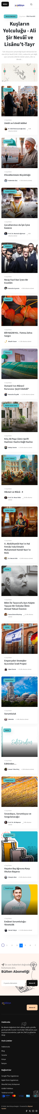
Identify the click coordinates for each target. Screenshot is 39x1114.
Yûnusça (7, 352)
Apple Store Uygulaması (9, 1080)
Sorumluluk (10, 713)
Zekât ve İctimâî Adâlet (15, 123)
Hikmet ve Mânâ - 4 (13, 491)
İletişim (4, 1063)
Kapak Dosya (9, 680)
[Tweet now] (30, 1111)
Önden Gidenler (10, 191)
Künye (3, 1059)
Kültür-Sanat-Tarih (11, 405)
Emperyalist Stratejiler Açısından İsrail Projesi (15, 662)
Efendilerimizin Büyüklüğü (17, 174)
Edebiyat (8, 246)
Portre (7, 569)
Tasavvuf (8, 90)
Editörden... (10, 763)
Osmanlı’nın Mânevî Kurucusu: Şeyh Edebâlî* (16, 387)
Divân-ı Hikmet (9, 458)
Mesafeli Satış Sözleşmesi (10, 1084)
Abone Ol (32, 983)
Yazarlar (4, 1055)
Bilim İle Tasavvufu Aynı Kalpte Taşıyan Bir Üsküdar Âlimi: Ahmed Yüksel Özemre (19, 605)
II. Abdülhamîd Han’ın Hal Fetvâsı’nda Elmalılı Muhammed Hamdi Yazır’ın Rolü (17, 548)
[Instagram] (36, 1111)
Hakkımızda (5, 1047)
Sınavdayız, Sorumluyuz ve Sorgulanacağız (17, 815)
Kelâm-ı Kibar (9, 510)
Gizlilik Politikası (7, 1088)
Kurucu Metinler (11, 16)
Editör (7, 730)
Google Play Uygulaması (10, 1076)
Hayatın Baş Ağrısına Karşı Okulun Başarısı (17, 870)
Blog (3, 1051)
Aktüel (7, 627)
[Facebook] (26, 1111)
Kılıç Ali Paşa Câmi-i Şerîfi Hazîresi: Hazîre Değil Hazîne (18, 440)
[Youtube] (33, 1111)
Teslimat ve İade (7, 1093)
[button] (5, 4)
